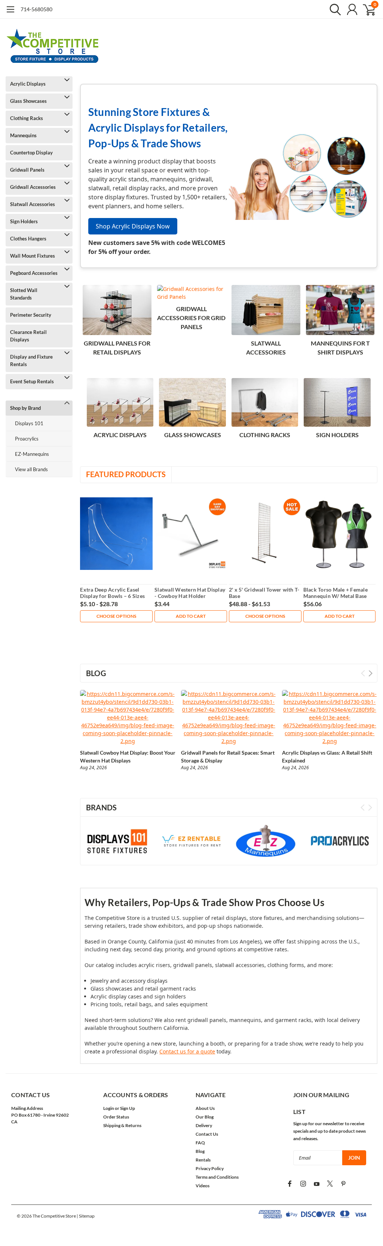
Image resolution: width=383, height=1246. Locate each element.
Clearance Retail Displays (28, 336)
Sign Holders (24, 221)
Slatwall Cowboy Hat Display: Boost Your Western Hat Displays (127, 756)
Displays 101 (29, 423)
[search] (333, 9)
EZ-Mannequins (32, 454)
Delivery (204, 1125)
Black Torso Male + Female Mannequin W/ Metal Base (335, 592)
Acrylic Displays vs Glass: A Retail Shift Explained (327, 756)
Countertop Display (31, 153)
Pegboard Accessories (34, 273)
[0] (366, 9)
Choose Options (116, 616)
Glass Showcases (28, 101)
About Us (205, 1108)
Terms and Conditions (217, 1177)
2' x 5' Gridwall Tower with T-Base (264, 592)
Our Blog (205, 1117)
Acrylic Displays (28, 84)
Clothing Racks (26, 118)
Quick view (116, 534)
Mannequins (23, 135)
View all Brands (31, 469)
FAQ (200, 1142)
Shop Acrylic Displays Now (133, 226)
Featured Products (126, 474)
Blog (200, 1151)
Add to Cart (191, 616)
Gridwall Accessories (33, 187)
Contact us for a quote (187, 1051)
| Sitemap (86, 1216)
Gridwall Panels (27, 170)
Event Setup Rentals (32, 381)
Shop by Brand (25, 408)
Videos (202, 1185)
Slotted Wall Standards (23, 294)
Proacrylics (27, 439)
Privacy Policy (210, 1168)
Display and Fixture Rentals (31, 360)
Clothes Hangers (28, 239)
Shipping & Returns (122, 1125)
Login (108, 1108)
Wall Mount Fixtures (32, 256)
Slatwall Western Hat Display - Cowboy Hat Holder (189, 592)
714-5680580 (36, 9)
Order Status (116, 1117)
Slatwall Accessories (32, 204)
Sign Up (127, 1108)
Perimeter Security (30, 315)
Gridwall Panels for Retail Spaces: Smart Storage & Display (228, 756)
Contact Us (207, 1134)
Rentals (203, 1160)
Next (370, 673)
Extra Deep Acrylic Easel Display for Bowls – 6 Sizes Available (112, 592)
